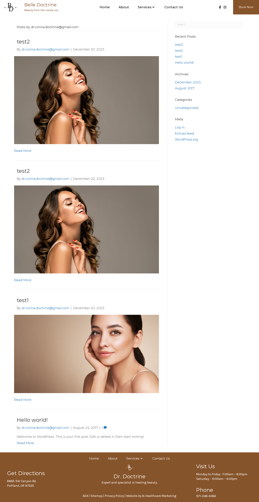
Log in (180, 127)
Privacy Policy (114, 496)
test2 (23, 41)
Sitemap (96, 496)
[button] (153, 7)
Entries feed (184, 133)
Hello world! (32, 420)
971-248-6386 (206, 496)
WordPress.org (186, 139)
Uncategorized (186, 108)
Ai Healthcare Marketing (159, 496)
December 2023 (188, 82)
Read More (22, 151)
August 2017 (184, 88)
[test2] (86, 100)
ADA (86, 496)
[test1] (86, 354)
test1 (23, 300)
